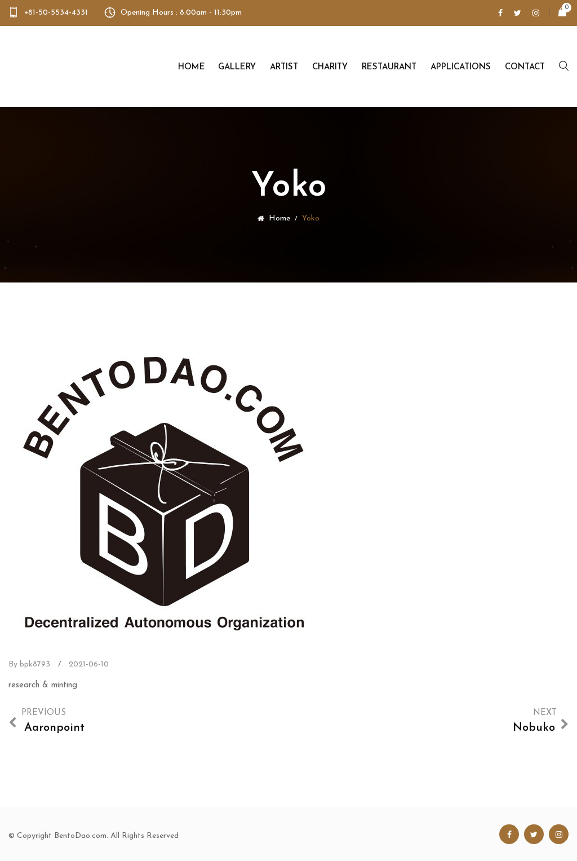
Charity (330, 67)
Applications (460, 67)
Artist (284, 67)
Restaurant (389, 67)
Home (191, 67)
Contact (525, 67)
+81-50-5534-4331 (56, 12)
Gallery (237, 67)
